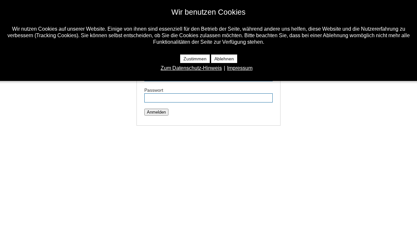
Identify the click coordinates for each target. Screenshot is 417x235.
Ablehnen (224, 58)
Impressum (239, 68)
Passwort (153, 90)
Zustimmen (195, 58)
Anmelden (156, 112)
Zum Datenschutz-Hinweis (191, 68)
